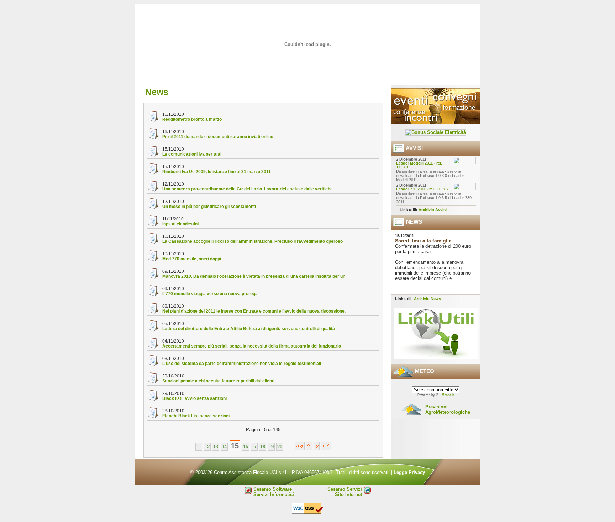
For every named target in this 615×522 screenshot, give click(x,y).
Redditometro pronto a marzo (192, 119)
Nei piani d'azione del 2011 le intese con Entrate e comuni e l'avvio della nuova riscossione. (254, 311)
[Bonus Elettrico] (435, 132)
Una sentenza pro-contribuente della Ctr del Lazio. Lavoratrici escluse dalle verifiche (247, 189)
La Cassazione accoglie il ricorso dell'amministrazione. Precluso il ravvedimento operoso (252, 241)
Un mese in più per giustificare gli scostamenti (209, 206)
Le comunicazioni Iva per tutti (191, 154)
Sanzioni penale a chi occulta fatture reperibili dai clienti (218, 381)
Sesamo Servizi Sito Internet (344, 491)
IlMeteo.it (447, 395)
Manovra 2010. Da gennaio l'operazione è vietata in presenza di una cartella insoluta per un (253, 276)
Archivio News (427, 299)
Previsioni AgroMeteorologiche (447, 409)
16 (245, 446)
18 (262, 446)
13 (215, 446)
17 (254, 446)
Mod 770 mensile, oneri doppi (191, 258)
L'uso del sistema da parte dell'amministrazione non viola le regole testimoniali (241, 363)
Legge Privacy (409, 472)
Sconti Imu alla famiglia (423, 241)
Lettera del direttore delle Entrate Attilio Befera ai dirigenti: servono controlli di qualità (248, 328)
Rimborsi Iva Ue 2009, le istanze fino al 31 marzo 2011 (216, 171)
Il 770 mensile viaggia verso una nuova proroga (210, 293)
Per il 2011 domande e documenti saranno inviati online (217, 136)
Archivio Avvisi (433, 210)
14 (224, 446)
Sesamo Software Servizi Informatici (273, 491)
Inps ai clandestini (180, 223)
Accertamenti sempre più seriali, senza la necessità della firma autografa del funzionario (251, 346)
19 (271, 446)
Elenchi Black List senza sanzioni (196, 415)
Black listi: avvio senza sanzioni (194, 398)
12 (207, 446)
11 (198, 446)
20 (279, 446)
